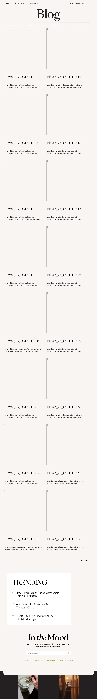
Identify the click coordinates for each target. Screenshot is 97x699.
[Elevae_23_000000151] (24, 510)
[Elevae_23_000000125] (66, 246)
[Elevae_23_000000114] (66, 48)
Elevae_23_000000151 (21, 539)
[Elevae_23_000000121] (24, 246)
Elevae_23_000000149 (64, 473)
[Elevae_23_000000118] (24, 180)
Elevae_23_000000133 (22, 473)
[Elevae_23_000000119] (66, 180)
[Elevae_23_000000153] (66, 510)
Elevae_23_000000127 (64, 341)
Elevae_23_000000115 (21, 143)
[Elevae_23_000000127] (66, 312)
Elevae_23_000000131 (21, 407)
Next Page (84, 560)
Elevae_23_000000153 (64, 539)
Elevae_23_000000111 (21, 77)
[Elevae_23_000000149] (66, 444)
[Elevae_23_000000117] (66, 114)
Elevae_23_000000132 (64, 407)
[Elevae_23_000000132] (66, 378)
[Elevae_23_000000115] (24, 114)
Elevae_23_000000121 (21, 275)
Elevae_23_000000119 (64, 209)
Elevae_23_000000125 (64, 275)
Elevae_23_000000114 (64, 77)
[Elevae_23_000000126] (24, 312)
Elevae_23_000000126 (22, 341)
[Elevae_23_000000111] (24, 48)
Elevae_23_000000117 (64, 143)
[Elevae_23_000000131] (24, 378)
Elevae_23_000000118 (21, 209)
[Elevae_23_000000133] (24, 444)
